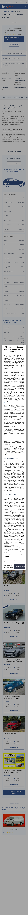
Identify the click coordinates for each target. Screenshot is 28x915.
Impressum (20, 560)
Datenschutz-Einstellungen (8, 566)
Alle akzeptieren (20, 566)
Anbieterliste (6, 562)
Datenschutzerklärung (9, 560)
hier (5, 402)
